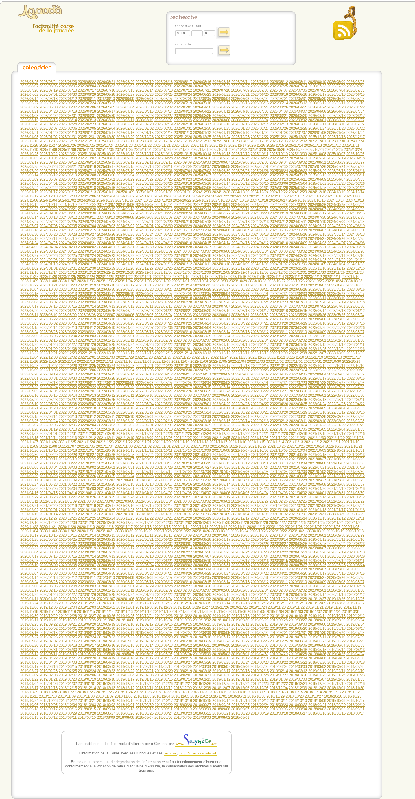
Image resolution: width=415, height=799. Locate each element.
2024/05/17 (279, 234)
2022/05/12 (336, 400)
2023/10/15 (164, 285)
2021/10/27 (257, 446)
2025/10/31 (218, 149)
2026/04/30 (202, 107)
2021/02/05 (336, 505)
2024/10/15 (316, 200)
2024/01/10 (221, 264)
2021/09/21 (202, 455)
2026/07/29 (202, 86)
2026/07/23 (317, 86)
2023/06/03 (183, 315)
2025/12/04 (259, 141)
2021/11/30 (317, 438)
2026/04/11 (221, 111)
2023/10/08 (298, 285)
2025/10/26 (314, 149)
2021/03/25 (106, 497)
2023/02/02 (298, 340)
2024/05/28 (68, 234)
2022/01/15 (125, 429)
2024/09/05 (355, 209)
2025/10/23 (29, 154)
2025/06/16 (356, 171)
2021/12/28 (125, 433)
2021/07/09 (183, 472)
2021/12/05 (221, 438)
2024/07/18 (202, 222)
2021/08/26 (336, 459)
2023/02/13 (87, 340)
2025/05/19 (279, 175)
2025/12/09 (163, 141)
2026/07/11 (202, 90)
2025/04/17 (240, 179)
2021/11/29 (336, 438)
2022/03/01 (298, 416)
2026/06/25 (164, 94)
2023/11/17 (218, 277)
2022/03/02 (279, 416)
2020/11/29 (240, 522)
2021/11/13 (294, 442)
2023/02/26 (183, 336)
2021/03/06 (125, 501)
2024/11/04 (48, 200)
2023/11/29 (336, 272)
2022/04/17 (106, 408)
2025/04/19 (221, 179)
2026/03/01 (317, 120)
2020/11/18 (105, 527)
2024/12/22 (279, 192)
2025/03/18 (183, 183)
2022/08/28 (106, 378)
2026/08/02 (125, 86)
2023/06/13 (336, 311)
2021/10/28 (238, 446)
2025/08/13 (145, 166)
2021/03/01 (221, 501)
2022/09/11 (183, 374)
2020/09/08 (49, 544)
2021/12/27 (145, 433)
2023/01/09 (49, 349)
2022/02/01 (145, 425)
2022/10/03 (145, 370)
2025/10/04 (49, 158)
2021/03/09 (67, 501)
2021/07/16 (49, 472)
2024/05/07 (125, 238)
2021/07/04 (279, 472)
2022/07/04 (49, 391)
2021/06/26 (87, 476)
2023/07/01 (336, 306)
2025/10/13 (221, 154)
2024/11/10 (333, 196)
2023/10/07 (317, 285)
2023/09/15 (29, 294)
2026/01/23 (336, 128)
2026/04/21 (29, 111)
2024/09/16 (164, 209)
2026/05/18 (202, 103)
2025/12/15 (49, 141)
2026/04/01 (68, 116)
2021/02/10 (240, 505)
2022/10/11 (336, 366)
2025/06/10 (68, 175)
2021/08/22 (68, 463)
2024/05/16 (298, 234)
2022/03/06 (202, 416)
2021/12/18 (317, 433)
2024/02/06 (68, 260)
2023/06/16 (279, 311)
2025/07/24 (336, 166)
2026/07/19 (49, 90)
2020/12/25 (87, 518)
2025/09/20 (317, 158)
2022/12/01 (87, 357)
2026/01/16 (125, 133)
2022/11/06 (199, 361)
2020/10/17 (29, 535)
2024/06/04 (298, 230)
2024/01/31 (183, 260)
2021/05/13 (240, 484)
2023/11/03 (143, 281)
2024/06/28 (202, 226)
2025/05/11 (355, 175)
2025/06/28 (240, 171)
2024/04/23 (49, 243)
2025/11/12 (332, 145)
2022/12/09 (279, 353)
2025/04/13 (279, 179)
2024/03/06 (221, 251)
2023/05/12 (202, 319)
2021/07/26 (221, 467)
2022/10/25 (87, 366)
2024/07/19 (183, 222)
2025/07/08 (145, 171)
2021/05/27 (317, 480)
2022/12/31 (202, 349)
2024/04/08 (317, 243)
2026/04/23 (336, 107)
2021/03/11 (29, 501)
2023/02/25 (202, 336)
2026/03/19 (317, 116)
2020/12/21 (164, 518)
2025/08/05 (221, 166)
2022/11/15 (48, 361)
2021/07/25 (240, 467)
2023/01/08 (68, 349)
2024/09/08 (298, 209)
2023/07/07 (221, 306)
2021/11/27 (29, 442)
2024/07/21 (145, 222)
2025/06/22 (298, 171)
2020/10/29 (143, 531)
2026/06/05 (202, 99)
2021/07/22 (298, 467)
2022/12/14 (183, 353)
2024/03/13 (106, 251)
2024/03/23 (279, 247)
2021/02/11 (221, 505)
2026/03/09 (163, 120)
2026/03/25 (202, 116)
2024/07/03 (106, 226)
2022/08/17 (317, 378)
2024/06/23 (279, 226)
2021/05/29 (279, 480)
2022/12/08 (298, 353)
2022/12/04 (29, 357)
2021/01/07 (183, 514)
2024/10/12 (29, 205)
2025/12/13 (87, 141)
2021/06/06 (125, 480)
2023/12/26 (164, 268)
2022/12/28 (260, 349)
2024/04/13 (240, 243)
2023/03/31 (260, 327)
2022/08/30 (68, 378)
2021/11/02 (143, 446)
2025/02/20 (68, 188)
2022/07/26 (355, 383)
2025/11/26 (67, 145)
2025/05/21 (260, 175)
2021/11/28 (355, 438)
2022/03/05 (221, 416)
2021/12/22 (240, 433)
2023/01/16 (279, 344)
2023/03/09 (317, 332)
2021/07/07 (221, 472)
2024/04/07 (336, 243)
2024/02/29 (336, 251)
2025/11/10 (29, 149)
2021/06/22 (164, 476)
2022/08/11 (87, 383)
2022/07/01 (87, 391)
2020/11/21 (48, 527)
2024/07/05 (68, 226)
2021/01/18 (317, 510)
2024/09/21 (68, 209)
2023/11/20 (162, 277)
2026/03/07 (202, 120)
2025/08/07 (202, 166)
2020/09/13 (298, 539)
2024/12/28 (221, 192)
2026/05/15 (260, 103)
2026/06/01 (279, 99)
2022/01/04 (336, 429)
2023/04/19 (298, 323)
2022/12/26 (298, 349)
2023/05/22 (49, 319)
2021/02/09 (259, 505)
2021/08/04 (49, 467)
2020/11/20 (67, 527)
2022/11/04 (237, 361)
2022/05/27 (68, 400)
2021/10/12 (145, 450)
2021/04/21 (298, 489)
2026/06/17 (317, 94)
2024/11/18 (258, 196)
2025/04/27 (145, 179)
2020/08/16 (145, 548)
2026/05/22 (125, 103)
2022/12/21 (49, 353)
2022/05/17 (260, 400)
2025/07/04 (183, 171)
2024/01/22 (336, 260)
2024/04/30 (259, 238)
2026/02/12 (298, 124)
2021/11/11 (331, 442)
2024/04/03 (68, 247)
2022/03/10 (125, 416)
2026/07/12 (183, 90)
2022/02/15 (221, 421)
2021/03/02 (202, 501)
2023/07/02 (317, 306)
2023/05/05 (336, 319)
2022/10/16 (240, 366)
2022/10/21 (145, 366)
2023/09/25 (202, 289)
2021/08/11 (259, 463)
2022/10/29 (351, 361)
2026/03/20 (298, 116)
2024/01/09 (240, 264)
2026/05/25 (68, 103)
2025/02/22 (49, 188)
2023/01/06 (87, 349)
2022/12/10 (259, 353)
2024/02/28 (355, 251)
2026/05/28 (355, 99)
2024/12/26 (240, 192)
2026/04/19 (68, 111)
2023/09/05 (202, 294)
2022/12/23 (356, 349)
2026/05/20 (164, 103)
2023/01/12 (336, 344)
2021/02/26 (279, 501)
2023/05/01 (68, 323)
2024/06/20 (336, 226)
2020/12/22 (145, 518)
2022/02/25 (29, 421)
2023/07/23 (279, 302)
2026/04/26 (279, 107)
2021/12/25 (183, 433)
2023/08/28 (336, 294)
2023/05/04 (355, 319)
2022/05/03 (164, 404)
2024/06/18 (29, 230)
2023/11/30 (317, 272)
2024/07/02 (125, 226)
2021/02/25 (298, 501)
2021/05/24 (29, 484)
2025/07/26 (317, 166)
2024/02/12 (317, 255)
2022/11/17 (352, 357)
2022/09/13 (145, 374)
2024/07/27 (29, 222)
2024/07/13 (260, 222)
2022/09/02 (355, 374)
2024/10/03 (183, 205)
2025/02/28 (336, 183)
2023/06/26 (87, 311)
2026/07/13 (164, 90)
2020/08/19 (87, 548)
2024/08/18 (298, 213)
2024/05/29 (49, 234)
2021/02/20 (49, 505)
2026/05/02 (164, 107)
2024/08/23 (202, 213)
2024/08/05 (202, 217)
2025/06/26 (260, 171)
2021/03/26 (87, 497)
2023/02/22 (260, 336)
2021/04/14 (68, 493)
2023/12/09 (144, 272)
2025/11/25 (86, 145)
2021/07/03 (298, 472)
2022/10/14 (279, 366)
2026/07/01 (49, 94)
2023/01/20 (202, 344)
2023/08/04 (87, 302)
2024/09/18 (125, 209)
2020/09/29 (355, 535)
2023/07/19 (336, 302)
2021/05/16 (183, 484)
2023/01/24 (125, 344)
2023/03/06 (29, 336)
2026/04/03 (29, 116)
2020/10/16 (49, 535)
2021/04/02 (298, 493)
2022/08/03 (221, 383)
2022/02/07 (29, 425)
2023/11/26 (48, 277)
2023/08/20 (145, 298)
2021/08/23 (49, 463)
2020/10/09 (183, 535)
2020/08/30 (221, 544)
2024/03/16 (49, 251)
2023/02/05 (240, 340)
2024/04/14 (221, 243)
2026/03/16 (29, 120)
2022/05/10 (29, 404)
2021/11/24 (86, 442)
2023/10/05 (355, 285)
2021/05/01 (125, 489)
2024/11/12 (315, 196)
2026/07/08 (259, 90)
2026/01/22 (356, 128)
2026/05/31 (298, 99)
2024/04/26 (336, 238)
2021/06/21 (183, 476)
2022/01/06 (298, 429)
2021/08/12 (240, 463)
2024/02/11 (336, 255)
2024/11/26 (182, 196)
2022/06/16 (29, 395)
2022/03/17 (336, 412)
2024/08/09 (125, 217)
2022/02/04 (87, 425)
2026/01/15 (145, 133)
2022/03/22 (240, 412)
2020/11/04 (29, 531)
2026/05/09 (29, 107)
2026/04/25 (298, 107)
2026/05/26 (49, 103)
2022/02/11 (298, 421)
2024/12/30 (202, 192)
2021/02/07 (298, 505)
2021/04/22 (279, 489)
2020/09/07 (68, 544)
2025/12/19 (317, 137)
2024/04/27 (317, 238)
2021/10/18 (68, 450)
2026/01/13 (183, 133)
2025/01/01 (183, 192)
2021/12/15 (29, 438)
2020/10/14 (87, 535)
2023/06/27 (68, 311)
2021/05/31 (240, 480)
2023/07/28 (183, 302)
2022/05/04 (145, 404)
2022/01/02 (29, 433)
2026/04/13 (183, 111)
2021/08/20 (106, 463)
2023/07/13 (106, 306)
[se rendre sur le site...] (40, 18)
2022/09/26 (260, 370)
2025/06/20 (317, 171)
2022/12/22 (29, 353)
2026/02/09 (355, 124)
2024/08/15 (356, 213)
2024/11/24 (201, 196)
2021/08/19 (125, 463)
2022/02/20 (125, 421)
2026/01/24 (317, 128)
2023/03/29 (298, 327)
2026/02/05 (87, 128)
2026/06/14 (29, 99)
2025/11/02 (180, 149)
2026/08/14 (240, 82)
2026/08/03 (106, 86)
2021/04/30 (145, 489)
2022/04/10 (240, 408)
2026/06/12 (68, 99)
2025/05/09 (29, 179)
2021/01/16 (356, 510)
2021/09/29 (49, 455)
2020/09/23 (106, 539)
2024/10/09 (87, 205)
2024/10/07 (106, 205)
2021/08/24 (29, 463)
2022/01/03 (355, 429)
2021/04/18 (356, 489)
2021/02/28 (240, 501)
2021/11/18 (199, 442)
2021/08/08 (317, 463)
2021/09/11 (48, 459)
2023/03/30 (279, 327)
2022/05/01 (202, 404)
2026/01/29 (221, 128)
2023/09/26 (183, 289)
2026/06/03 (240, 99)
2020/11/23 (353, 522)
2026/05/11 (336, 103)
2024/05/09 (87, 238)
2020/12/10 (29, 522)
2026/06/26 (145, 94)
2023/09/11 (106, 294)
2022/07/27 (336, 383)
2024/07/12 (279, 222)
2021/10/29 (219, 446)
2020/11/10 (256, 527)
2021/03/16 (279, 497)
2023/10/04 (29, 289)
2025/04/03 (29, 183)
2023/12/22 (240, 268)
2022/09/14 (125, 374)
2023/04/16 (356, 323)
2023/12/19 (298, 268)
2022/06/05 (240, 395)
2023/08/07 (49, 302)
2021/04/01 (317, 493)
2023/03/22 (68, 332)
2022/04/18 (87, 408)
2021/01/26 (164, 510)
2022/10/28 (29, 366)
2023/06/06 (125, 315)
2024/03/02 (298, 251)
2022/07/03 (68, 391)
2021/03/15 (298, 497)
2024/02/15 (260, 255)
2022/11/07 (180, 361)
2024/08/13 (49, 217)
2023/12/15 (29, 272)
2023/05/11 (221, 319)
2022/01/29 (202, 425)
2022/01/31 (164, 425)
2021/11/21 (143, 442)
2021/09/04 (183, 459)
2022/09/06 (279, 374)
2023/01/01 (183, 349)
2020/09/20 (164, 539)
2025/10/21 (68, 154)
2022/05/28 (49, 400)
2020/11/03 (48, 531)
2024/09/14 (202, 209)
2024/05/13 (356, 234)
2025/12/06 (221, 141)
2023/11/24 (86, 277)
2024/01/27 (260, 260)
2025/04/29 (125, 179)
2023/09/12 (87, 294)
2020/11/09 (275, 527)
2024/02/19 (183, 255)
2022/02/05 (68, 425)
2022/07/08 (317, 387)
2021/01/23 (221, 510)
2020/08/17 (125, 548)
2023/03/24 (29, 332)
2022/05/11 (355, 400)
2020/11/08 (294, 527)
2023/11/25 (67, 277)
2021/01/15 (29, 514)
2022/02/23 (68, 421)
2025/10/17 (145, 154)
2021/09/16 (298, 455)
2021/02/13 (183, 505)
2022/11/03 (256, 361)
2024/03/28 (183, 247)
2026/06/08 (144, 99)
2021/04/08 (183, 493)
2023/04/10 (106, 327)
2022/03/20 (279, 412)
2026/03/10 (144, 120)
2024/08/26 (145, 213)
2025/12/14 (68, 141)
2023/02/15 (49, 340)
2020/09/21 (145, 539)
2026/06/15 (356, 94)
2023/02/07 (202, 340)
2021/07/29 (164, 467)
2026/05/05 (106, 107)
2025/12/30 (106, 137)
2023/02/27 (164, 336)
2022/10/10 (355, 366)
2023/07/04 (279, 306)
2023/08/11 (317, 298)
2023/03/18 (145, 332)
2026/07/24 (298, 86)
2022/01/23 (317, 425)
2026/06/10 (106, 99)
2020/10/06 (240, 535)
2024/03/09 (163, 251)
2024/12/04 (106, 196)
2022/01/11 (202, 429)
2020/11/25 (316, 522)
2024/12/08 (68, 196)
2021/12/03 (259, 438)
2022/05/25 (106, 400)
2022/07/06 (355, 387)
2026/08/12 (279, 82)
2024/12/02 (125, 196)
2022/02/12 (279, 421)
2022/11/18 (333, 357)
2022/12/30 (221, 349)
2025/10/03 (68, 158)
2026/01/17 (106, 133)
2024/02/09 (29, 260)
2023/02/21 (279, 336)
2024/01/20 (29, 264)
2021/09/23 (164, 455)
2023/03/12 (260, 332)
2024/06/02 (336, 230)
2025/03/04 (298, 183)
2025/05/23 (240, 175)
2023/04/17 (336, 323)
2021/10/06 (259, 450)
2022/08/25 (164, 378)
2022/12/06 (336, 353)
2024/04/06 (356, 243)
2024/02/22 (125, 255)
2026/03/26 (183, 116)
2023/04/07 (145, 327)
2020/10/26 (201, 531)
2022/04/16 (125, 408)
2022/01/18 (68, 429)
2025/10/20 (87, 154)
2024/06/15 (87, 230)
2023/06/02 (202, 315)
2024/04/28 (298, 238)
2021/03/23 (145, 497)
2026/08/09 (336, 82)
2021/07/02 (317, 472)
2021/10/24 (315, 446)
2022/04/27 (260, 404)
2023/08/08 (29, 302)
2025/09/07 (221, 162)
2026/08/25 (29, 82)
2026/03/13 (87, 120)
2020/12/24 (106, 518)
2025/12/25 (202, 137)
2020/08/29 (240, 544)
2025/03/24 (125, 183)
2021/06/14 (317, 476)
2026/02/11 (317, 124)
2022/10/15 (260, 366)
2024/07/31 (298, 217)
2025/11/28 (29, 145)
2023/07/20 (317, 302)
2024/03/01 (317, 251)
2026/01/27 (260, 128)
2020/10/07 (221, 535)
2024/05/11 (48, 238)
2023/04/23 (221, 323)
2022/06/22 (260, 391)
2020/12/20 (183, 518)
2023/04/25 (183, 323)
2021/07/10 (163, 472)
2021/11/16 (237, 442)
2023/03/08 (336, 332)
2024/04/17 (164, 243)
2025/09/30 (125, 158)
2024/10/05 (144, 205)
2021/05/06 (29, 489)
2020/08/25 (317, 544)
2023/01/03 (145, 349)
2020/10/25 (220, 531)
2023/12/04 (240, 272)
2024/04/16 (183, 243)
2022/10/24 (106, 366)
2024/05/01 (240, 238)
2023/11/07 (67, 281)
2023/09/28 (145, 289)
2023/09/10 (125, 294)
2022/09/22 (336, 370)
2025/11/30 (336, 141)
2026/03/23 (240, 116)
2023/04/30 (87, 323)
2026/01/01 (68, 137)
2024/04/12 (260, 243)
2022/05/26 (87, 400)
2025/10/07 (336, 154)
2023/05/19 (87, 319)
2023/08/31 (279, 294)
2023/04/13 (68, 327)
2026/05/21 (145, 103)
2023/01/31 (336, 340)
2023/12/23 (221, 268)
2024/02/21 (145, 255)
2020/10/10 (163, 535)
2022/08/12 (68, 383)
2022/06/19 (317, 391)
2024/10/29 (105, 200)
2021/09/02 (221, 459)
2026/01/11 (221, 133)
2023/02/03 (279, 340)
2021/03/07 (106, 501)
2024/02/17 (221, 255)
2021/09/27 (87, 455)
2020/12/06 (106, 522)
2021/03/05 (144, 501)
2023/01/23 (145, 344)
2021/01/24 (202, 510)
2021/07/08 (202, 472)
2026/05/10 (355, 103)
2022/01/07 (279, 429)
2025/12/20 (298, 137)
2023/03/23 (49, 332)
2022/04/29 (221, 404)
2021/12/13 (68, 438)
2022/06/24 (221, 391)
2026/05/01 (183, 107)
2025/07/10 (125, 171)
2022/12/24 (336, 349)
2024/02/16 (240, 255)
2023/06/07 (106, 315)
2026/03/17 (356, 116)
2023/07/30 (145, 302)
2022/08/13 (49, 383)
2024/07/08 (355, 222)
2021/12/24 (202, 433)
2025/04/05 (355, 179)
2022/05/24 (125, 400)
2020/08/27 (279, 544)
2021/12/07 (183, 438)
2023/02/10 (144, 340)
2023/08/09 (355, 298)
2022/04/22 (356, 404)
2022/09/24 (298, 370)
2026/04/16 (125, 111)
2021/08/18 (145, 463)
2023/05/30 (259, 315)
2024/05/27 (87, 234)
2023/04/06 (164, 327)
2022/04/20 (49, 408)
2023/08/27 (355, 294)
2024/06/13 (125, 230)
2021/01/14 (49, 514)
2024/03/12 (125, 251)
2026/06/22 (221, 94)
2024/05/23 (164, 234)
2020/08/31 (202, 544)
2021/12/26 (164, 433)
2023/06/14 (317, 311)
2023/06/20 (202, 311)
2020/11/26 (297, 522)
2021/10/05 (279, 450)
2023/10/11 (240, 285)
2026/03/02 (298, 120)
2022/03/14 (49, 416)
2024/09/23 (29, 209)
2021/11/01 (162, 446)
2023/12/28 (125, 268)
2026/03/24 (221, 116)
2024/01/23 (317, 260)
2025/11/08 (67, 149)
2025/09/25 (221, 158)
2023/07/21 (298, 302)
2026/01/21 (29, 133)
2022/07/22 (87, 387)
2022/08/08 (144, 383)
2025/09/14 (87, 162)
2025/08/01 (259, 166)
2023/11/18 (199, 277)
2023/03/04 (68, 336)
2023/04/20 (279, 323)
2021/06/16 (279, 476)
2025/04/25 (164, 179)
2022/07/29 (298, 383)
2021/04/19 (336, 489)
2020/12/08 (68, 522)
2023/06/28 (49, 311)
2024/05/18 (260, 234)
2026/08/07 (29, 86)
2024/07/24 (87, 222)
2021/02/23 (336, 501)
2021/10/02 (336, 450)
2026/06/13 (49, 99)
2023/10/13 (202, 285)
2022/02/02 (125, 425)
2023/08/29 (317, 294)
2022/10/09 (29, 370)
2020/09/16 (240, 539)
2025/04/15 (260, 179)
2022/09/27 (240, 370)
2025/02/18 (87, 188)
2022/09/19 (49, 374)
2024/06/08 (221, 230)
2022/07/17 (183, 387)
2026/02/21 (125, 124)
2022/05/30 (355, 395)
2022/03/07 (183, 416)
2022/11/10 (123, 361)
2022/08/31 (49, 378)
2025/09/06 (240, 162)
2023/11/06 (86, 281)
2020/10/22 (278, 531)
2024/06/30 (164, 226)
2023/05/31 (240, 315)
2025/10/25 (334, 149)
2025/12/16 (29, 141)
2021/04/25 (240, 489)
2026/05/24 (87, 103)
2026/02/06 (68, 128)
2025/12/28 (145, 137)
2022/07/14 (221, 387)
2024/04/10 (279, 243)
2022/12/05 (355, 353)
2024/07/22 (125, 222)
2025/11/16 (256, 145)
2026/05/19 (183, 103)
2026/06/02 (259, 99)
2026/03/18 (336, 116)
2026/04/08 (279, 111)
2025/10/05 (29, 158)
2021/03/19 (221, 497)
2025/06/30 (221, 171)
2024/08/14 (29, 217)
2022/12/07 (317, 353)
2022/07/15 (202, 387)
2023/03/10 (298, 332)
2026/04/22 (356, 107)
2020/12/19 (202, 518)
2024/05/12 (29, 238)
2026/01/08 (279, 133)
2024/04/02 (87, 247)
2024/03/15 (68, 251)
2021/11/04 (105, 446)
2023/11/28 (355, 272)
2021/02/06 (317, 505)
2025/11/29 (355, 141)
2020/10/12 (125, 535)
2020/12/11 (355, 518)
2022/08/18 (298, 378)
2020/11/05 (350, 527)
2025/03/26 (106, 183)
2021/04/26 (221, 489)
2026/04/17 (106, 111)
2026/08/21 (106, 82)
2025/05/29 (183, 175)
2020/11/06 (331, 527)
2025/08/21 (68, 166)
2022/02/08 (355, 421)
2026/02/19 (164, 124)
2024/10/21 (201, 200)
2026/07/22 (336, 86)
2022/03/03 (259, 416)
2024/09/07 (317, 209)
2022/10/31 (313, 361)
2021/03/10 (48, 501)
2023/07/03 (298, 306)
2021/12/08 (163, 438)
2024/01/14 (145, 264)
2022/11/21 (276, 357)
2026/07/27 (240, 86)
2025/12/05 (240, 141)
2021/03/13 (336, 497)
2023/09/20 (279, 289)
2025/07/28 (298, 166)
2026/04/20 (49, 111)
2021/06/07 (106, 480)
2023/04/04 (202, 327)
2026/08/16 (202, 82)
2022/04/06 (298, 408)
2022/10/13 (298, 366)
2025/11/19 (199, 145)
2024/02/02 (145, 260)
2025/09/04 (279, 162)
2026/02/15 (240, 124)
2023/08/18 (183, 298)
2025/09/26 (202, 158)
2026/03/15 (49, 120)
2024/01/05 (317, 264)
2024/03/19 (336, 247)
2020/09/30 (336, 535)
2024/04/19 (125, 243)
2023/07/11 (144, 306)
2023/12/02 (279, 272)
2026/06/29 (87, 94)
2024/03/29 (164, 247)
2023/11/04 (124, 281)
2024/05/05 (163, 238)
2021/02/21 (29, 505)
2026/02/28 (336, 120)
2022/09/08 (240, 374)
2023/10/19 (87, 285)
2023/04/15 (29, 327)
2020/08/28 (260, 544)
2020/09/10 (355, 539)
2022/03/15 (29, 416)
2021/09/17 (279, 455)
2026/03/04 (259, 120)
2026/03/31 (87, 116)
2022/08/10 (106, 383)
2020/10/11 (144, 535)
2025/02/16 (106, 188)
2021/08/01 (106, 467)
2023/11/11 (331, 277)
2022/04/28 (240, 404)
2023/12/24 (202, 268)
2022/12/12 (221, 353)
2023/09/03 (240, 294)
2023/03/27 (336, 327)
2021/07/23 (279, 467)
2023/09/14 (49, 294)
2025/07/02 (202, 171)
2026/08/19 (145, 82)
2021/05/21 (87, 484)
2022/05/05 (125, 404)
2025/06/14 (29, 175)
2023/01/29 (29, 344)
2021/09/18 (260, 455)
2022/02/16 (202, 421)
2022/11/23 (238, 357)
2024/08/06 (183, 217)
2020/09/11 (336, 539)
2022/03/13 (68, 416)
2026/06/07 (163, 99)
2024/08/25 (164, 213)
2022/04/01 (49, 412)
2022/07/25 (29, 387)
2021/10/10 (183, 450)
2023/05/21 (68, 319)
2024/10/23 (163, 200)
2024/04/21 (87, 243)
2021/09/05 (163, 459)
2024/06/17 (49, 230)
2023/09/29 (125, 289)
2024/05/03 (202, 238)
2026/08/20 (125, 82)
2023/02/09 (163, 340)
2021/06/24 (125, 476)
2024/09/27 (298, 205)
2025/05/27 (202, 175)
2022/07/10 (298, 387)
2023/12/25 (183, 268)
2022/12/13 (202, 353)
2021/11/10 (350, 442)
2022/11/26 (182, 357)
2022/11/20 (295, 357)
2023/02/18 (336, 336)
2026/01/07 (298, 133)
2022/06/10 (144, 395)
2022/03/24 (202, 412)
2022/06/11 (125, 395)
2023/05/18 (106, 319)
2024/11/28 (163, 196)
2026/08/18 (164, 82)
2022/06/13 (87, 395)
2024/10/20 (220, 200)
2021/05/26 (336, 480)
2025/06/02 (145, 175)
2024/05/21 (202, 234)
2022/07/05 (29, 391)
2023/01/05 (106, 349)
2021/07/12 (125, 472)
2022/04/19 (68, 408)
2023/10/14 (183, 285)
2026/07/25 (279, 86)
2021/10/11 (163, 450)
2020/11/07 (313, 527)
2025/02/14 (125, 188)
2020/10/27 (182, 531)
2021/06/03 (183, 480)
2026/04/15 (145, 111)
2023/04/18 (317, 323)
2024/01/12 (183, 264)
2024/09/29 (259, 205)
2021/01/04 (240, 514)
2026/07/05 (317, 90)
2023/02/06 (221, 340)
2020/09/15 (260, 539)
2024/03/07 (202, 251)
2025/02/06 (202, 188)
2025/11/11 (350, 145)
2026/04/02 (49, 116)
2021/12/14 (49, 438)
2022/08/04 (202, 383)
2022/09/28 (221, 370)
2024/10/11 (48, 205)
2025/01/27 (298, 188)
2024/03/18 (356, 247)
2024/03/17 (29, 251)
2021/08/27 (317, 459)
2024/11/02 (67, 200)
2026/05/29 (336, 99)
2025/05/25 (221, 175)
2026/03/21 (279, 116)
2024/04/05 (29, 247)
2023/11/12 (313, 277)
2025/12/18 (336, 137)
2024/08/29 (106, 213)
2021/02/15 (145, 505)
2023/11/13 (294, 277)
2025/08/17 (106, 166)
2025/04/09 (317, 179)
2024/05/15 (317, 234)
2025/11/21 (162, 145)
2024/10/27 (124, 200)
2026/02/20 (145, 124)
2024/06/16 (68, 230)
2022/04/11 (221, 408)
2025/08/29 (336, 162)
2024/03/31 (125, 247)
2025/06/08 (87, 175)
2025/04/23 (183, 179)
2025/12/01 (317, 141)
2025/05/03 (87, 179)
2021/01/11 (106, 514)
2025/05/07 (49, 179)
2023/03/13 (240, 332)
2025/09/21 (298, 158)
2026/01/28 (240, 128)
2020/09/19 (183, 539)
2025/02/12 (145, 188)
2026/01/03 (29, 137)
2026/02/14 (260, 124)
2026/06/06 (183, 99)
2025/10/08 (317, 154)
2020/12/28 (29, 518)
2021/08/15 (202, 463)
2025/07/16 (68, 171)
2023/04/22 (240, 323)
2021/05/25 (355, 480)
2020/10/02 (298, 535)
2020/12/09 (49, 522)
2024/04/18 (145, 243)
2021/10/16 (106, 450)
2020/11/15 (162, 527)
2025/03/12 (240, 183)
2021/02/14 (164, 505)
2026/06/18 (298, 94)
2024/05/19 (240, 234)
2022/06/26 (183, 391)
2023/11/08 (48, 281)
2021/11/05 (86, 446)
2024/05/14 (336, 234)
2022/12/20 (68, 353)
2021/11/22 (124, 442)
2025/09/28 (164, 158)
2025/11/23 (124, 145)
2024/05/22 (183, 234)
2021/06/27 (68, 476)
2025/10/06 (355, 154)
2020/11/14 (180, 527)
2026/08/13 (260, 82)
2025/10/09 (298, 154)
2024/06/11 (163, 230)
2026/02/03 (125, 128)
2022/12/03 (49, 357)
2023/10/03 (49, 289)
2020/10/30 (124, 531)
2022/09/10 (202, 374)
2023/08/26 (29, 298)
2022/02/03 (106, 425)
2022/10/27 (49, 366)
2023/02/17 (356, 336)
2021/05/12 (260, 484)
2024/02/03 (125, 260)
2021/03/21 (183, 497)
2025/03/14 (221, 183)
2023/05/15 (164, 319)
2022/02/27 (336, 416)
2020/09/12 (317, 539)
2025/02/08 (183, 188)
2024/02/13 (298, 255)
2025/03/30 (68, 183)
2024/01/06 (298, 264)
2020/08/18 (106, 548)
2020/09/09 (29, 544)
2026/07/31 (164, 86)
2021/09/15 (317, 455)
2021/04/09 (163, 493)
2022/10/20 (164, 366)
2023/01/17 (260, 344)
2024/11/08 (352, 196)
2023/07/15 (68, 306)
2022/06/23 (240, 391)
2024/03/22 (298, 247)
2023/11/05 (105, 281)
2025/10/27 (295, 149)
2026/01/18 (87, 133)
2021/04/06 (221, 493)
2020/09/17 (221, 539)
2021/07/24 (260, 467)
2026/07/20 (29, 90)
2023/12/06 (202, 272)
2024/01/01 (49, 268)
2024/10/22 (182, 200)
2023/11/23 (105, 277)
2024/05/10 (67, 238)
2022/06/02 (298, 395)
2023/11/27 (29, 277)
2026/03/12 (106, 120)
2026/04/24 (317, 107)
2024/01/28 (240, 260)
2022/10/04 (125, 370)
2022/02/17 (183, 421)
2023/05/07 (298, 319)
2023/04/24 (202, 323)
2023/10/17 (125, 285)
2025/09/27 (183, 158)
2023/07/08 (202, 306)
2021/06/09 (67, 480)
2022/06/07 (202, 395)
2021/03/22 (164, 497)
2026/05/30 (317, 99)
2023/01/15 (298, 344)
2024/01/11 (202, 264)
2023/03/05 (49, 336)
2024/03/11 (144, 251)
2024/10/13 (355, 200)
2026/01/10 (240, 133)
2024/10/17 (278, 200)
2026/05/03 (145, 107)
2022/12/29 (240, 349)
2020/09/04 (125, 544)
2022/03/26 (164, 412)
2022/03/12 (87, 416)
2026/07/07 (279, 90)
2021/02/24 (317, 501)
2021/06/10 (48, 480)
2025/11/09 (48, 149)
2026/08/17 (183, 82)
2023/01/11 (355, 344)
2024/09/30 (240, 205)
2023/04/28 (125, 323)
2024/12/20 (298, 192)
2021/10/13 (125, 450)
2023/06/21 (183, 311)
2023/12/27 (145, 268)
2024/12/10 (49, 196)
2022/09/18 (68, 374)
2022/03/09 (144, 416)
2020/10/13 (106, 535)
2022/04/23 (336, 404)
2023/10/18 (106, 285)
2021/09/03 (202, 459)
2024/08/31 (68, 213)
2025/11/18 (218, 145)
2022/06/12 (106, 395)
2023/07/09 (183, 306)
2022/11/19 (314, 357)
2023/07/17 (29, 306)
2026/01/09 (259, 133)
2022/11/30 (106, 357)
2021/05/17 (164, 484)
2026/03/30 (106, 116)
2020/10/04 (279, 535)
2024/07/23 (106, 222)
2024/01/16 (106, 264)
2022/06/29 (125, 391)
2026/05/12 (317, 103)
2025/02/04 (221, 188)
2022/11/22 (257, 357)
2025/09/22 (279, 158)
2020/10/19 (335, 531)
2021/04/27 (202, 489)
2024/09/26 (317, 205)
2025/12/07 (202, 141)
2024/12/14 (355, 192)
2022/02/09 (336, 421)
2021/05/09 (317, 484)
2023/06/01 (221, 315)
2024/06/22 (298, 226)
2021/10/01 (355, 450)
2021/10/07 (240, 450)
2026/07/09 (240, 90)
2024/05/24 (145, 234)
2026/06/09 (125, 99)
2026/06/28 (106, 94)
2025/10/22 (49, 154)
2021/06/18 (240, 476)
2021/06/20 (202, 476)
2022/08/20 (260, 378)
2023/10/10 (259, 285)
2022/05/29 (29, 400)
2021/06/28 (49, 476)
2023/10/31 (200, 281)
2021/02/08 (279, 505)
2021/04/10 (144, 493)
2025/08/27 (355, 162)
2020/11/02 (67, 531)
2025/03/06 (279, 183)
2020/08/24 (336, 544)
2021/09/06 (144, 459)
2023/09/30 (106, 289)
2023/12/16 (356, 268)
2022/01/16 (106, 429)
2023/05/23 (29, 319)
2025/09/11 (144, 162)
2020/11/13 (199, 527)
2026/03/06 (221, 120)
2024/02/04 (106, 260)
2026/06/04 (221, 99)
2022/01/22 (336, 425)
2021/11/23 (105, 442)
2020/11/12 (218, 527)
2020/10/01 (317, 535)
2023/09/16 (356, 289)
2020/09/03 (145, 544)
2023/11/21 (143, 277)
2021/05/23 (49, 484)
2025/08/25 (29, 166)
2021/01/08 (163, 514)
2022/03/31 (68, 412)
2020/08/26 (298, 544)
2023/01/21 (183, 344)
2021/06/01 (221, 480)
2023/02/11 (125, 340)
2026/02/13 (279, 124)
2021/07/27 (202, 467)
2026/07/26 (260, 86)
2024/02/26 (49, 255)
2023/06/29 (29, 311)
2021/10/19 (49, 450)
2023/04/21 (260, 323)
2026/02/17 (202, 124)
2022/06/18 (336, 391)
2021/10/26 (277, 446)
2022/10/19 (183, 366)
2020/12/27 (49, 518)
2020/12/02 (183, 522)
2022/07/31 (279, 383)
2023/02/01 (317, 340)
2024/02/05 (87, 260)
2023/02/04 (259, 340)
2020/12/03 (164, 522)
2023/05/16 (145, 319)
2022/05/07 (87, 404)
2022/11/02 (275, 361)
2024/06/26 (221, 226)
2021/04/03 (279, 493)
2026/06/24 (183, 94)
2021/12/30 (87, 433)
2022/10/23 (125, 366)
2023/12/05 (221, 272)
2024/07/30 (317, 217)
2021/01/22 (240, 510)
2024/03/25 (240, 247)
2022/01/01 (49, 433)
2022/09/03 (336, 374)
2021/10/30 (200, 446)
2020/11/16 (143, 527)
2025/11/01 (199, 149)
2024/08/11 (87, 217)
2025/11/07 (86, 149)
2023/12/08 (163, 272)
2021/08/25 (355, 459)
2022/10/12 (317, 366)
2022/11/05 (218, 361)
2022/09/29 (202, 370)
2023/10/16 (145, 285)
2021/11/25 (67, 442)
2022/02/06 (49, 425)
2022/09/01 (29, 378)
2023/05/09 (259, 319)
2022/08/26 (145, 378)
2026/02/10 (336, 124)
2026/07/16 (106, 90)
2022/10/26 (68, 366)
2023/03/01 (125, 336)
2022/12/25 (317, 349)
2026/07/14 (145, 90)
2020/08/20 (68, 548)
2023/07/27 (202, 302)
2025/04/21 (202, 179)
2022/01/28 (221, 425)
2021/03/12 (356, 497)
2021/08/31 (259, 459)
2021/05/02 (106, 489)
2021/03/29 (29, 497)
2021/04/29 (164, 489)
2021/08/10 (279, 463)
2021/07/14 (87, 472)
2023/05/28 (298, 315)
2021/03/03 (183, 501)
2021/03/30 (355, 493)
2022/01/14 (145, 429)
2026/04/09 (259, 111)
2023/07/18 (356, 302)
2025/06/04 (125, 175)
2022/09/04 (317, 374)
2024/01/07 (279, 264)
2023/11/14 (275, 277)
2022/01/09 (240, 429)
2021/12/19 (298, 433)
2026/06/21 (240, 94)
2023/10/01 (87, 289)
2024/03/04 (259, 251)
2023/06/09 (67, 315)
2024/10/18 (259, 200)
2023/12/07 (183, 272)
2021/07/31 (125, 467)
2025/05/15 (317, 175)
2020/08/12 (221, 548)
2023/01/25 (106, 344)
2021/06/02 (202, 480)
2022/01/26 (260, 425)
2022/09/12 (164, 374)
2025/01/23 (336, 188)
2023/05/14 (183, 319)
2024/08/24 (183, 213)
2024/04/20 (106, 243)
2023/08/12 (298, 298)
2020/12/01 (202, 522)
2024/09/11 (240, 209)
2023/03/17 (164, 332)
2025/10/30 (238, 149)
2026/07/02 (29, 94)
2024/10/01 (221, 205)
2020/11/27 (278, 522)
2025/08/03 (240, 166)
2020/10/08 (202, 535)
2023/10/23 (353, 281)
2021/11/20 (162, 442)
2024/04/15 (202, 243)
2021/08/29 (298, 459)
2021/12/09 (144, 438)
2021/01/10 (125, 514)
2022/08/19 (279, 378)
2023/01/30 (355, 340)
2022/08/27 (125, 378)
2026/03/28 (145, 116)
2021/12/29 (106, 433)
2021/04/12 (106, 493)
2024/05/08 (106, 238)
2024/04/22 (68, 243)
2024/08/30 (87, 213)
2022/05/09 (49, 404)
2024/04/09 (298, 243)
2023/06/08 (87, 315)
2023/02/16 (29, 340)
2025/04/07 (336, 179)
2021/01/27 (145, 510)
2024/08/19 (279, 213)
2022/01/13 (164, 429)
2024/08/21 (240, 213)
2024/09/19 (106, 209)
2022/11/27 (163, 357)
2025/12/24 (221, 137)
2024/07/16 (240, 222)
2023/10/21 (49, 285)
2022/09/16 (87, 374)
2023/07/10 (163, 306)
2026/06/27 (125, 94)
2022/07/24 (49, 387)
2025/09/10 (163, 162)
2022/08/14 (29, 383)
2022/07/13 (240, 387)
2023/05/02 (49, 323)
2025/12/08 (183, 141)
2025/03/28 (87, 183)
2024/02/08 (49, 260)
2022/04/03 (355, 408)
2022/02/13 (260, 421)
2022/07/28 (317, 383)
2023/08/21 (125, 298)
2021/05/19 (125, 484)
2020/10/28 (163, 531)
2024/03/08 (183, 251)
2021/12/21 (260, 433)
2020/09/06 (87, 544)
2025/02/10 (164, 188)
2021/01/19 (298, 510)
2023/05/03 (29, 323)
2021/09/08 (106, 459)
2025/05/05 (68, 179)
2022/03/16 (356, 412)
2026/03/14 (68, 120)
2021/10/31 (181, 446)
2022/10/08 (49, 370)
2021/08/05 (29, 467)
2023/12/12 (87, 272)
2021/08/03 (68, 467)
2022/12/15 (164, 353)
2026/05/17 (221, 103)
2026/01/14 (164, 133)
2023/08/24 (68, 298)
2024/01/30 (202, 260)
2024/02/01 (164, 260)
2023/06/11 (29, 315)
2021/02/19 (68, 505)
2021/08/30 (279, 459)
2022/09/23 (317, 370)
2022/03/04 (240, 416)
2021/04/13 (87, 493)
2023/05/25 (336, 315)
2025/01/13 (87, 192)
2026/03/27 (164, 116)
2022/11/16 (29, 361)
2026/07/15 (125, 90)
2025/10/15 (183, 154)
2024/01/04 (336, 264)
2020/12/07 (87, 522)
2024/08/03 (240, 217)
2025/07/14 (87, 171)
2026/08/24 (49, 82)
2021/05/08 (336, 484)
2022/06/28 (145, 391)
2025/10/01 (106, 158)
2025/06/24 (279, 171)
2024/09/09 (279, 209)
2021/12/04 (240, 438)
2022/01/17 (87, 429)
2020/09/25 (68, 539)
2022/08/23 (202, 378)
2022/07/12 (260, 387)
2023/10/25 (315, 281)
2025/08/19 (87, 166)
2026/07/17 (87, 90)
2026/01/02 (49, 137)
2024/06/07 (240, 230)
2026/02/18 (183, 124)
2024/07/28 (355, 217)
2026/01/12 (202, 133)
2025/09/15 (68, 162)
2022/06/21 (279, 391)
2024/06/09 (202, 230)
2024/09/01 (49, 213)
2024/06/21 (317, 226)
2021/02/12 (202, 505)
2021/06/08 (87, 480)
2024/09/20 (87, 209)
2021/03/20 (202, 497)
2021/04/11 (125, 493)
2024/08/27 (125, 213)
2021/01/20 (279, 510)
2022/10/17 (221, 366)
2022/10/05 (106, 370)
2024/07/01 (145, 226)
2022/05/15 (298, 400)
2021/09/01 (240, 459)
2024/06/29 (183, 226)
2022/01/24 (298, 425)
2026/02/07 (49, 128)
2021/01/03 (259, 514)
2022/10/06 (87, 370)
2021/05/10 (298, 484)
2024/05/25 (125, 234)
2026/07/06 (298, 90)
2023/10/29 (238, 281)
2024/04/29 (279, 238)
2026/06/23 (202, 94)
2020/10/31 (105, 531)
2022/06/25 (202, 391)
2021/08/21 (87, 463)
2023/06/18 (240, 311)
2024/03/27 (202, 247)
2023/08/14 (260, 298)
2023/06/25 (106, 311)
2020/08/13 (202, 548)
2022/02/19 (145, 421)
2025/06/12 (49, 175)
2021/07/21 (317, 467)
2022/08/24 (183, 378)
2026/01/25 (298, 128)
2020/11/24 (335, 522)
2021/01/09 (144, 514)
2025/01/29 (279, 188)
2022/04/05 (317, 408)
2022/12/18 (106, 353)
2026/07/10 (221, 90)
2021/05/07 (355, 484)
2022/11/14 (67, 361)
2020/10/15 (68, 535)
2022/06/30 (106, 391)
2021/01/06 (202, 514)
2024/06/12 (145, 230)
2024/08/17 (317, 213)
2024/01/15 (125, 264)
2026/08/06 (49, 86)
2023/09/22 (240, 289)
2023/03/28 (317, 327)
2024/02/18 (202, 255)
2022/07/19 (145, 387)
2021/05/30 (259, 480)
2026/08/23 (68, 82)
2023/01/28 (49, 344)
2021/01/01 (298, 514)
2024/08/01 (279, 217)
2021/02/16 (125, 505)
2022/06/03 (279, 395)
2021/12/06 (202, 438)
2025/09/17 (29, 162)
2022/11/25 (200, 357)
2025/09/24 (240, 158)
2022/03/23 (221, 412)
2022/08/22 (221, 378)
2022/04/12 (202, 408)
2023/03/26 (356, 327)
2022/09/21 (356, 370)
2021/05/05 (49, 489)
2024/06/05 (279, 230)
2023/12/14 (49, 272)
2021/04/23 (260, 489)
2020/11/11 (237, 527)
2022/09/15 (106, 374)
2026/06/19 (279, 94)
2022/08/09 (125, 383)
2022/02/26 (355, 416)
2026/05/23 (106, 103)
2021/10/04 (298, 450)
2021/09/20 (221, 455)
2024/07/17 (221, 222)
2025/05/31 (164, 175)
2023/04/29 (106, 323)
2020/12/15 (279, 518)
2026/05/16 (240, 103)
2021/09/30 (29, 455)
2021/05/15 (202, 484)
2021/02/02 (29, 510)
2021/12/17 (336, 433)
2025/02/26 (356, 183)
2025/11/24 (105, 145)
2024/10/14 (336, 200)
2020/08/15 (164, 548)
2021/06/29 (29, 476)
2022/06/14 (68, 395)
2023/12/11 (106, 272)
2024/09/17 (145, 209)
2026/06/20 (260, 94)
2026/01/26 (279, 128)
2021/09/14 (336, 455)
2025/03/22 (145, 183)
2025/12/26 (183, 137)
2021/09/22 (183, 455)
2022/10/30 (332, 361)
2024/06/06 (259, 230)
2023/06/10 (48, 315)
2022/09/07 (259, 374)
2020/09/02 (164, 544)
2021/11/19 (180, 442)
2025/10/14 (202, 154)
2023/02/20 (298, 336)
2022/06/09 (163, 395)
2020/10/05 (259, 535)
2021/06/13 (336, 476)
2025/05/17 (298, 175)
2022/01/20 (29, 429)
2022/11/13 (86, 361)
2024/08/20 (260, 213)
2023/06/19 (221, 311)
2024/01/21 (356, 260)
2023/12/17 (336, 268)
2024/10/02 (202, 205)
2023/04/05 (183, 327)
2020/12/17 (240, 518)
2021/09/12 (29, 459)
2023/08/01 (106, 302)
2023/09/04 (221, 294)
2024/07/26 (49, 222)
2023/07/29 (164, 302)
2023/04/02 (240, 327)
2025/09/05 (259, 162)
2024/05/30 (29, 234)
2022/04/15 (145, 408)
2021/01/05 (221, 514)
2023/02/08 (183, 340)
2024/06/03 (317, 230)
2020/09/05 (106, 544)
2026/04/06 (317, 111)
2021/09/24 (145, 455)
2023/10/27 (276, 281)
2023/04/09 (125, 327)
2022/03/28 (125, 412)
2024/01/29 (221, 260)
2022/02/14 (240, 421)
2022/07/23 (68, 387)
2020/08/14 (183, 548)
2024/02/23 (106, 255)
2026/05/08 (49, 107)
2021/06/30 (355, 472)
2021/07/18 (29, 472)
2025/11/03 (162, 149)
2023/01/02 (164, 349)
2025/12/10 (144, 141)
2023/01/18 (240, 344)
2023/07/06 (240, 306)
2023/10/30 (219, 281)
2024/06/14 (106, 230)
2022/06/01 (317, 395)
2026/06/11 (87, 99)
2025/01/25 (317, 188)
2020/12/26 (68, 518)
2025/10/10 (279, 154)
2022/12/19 (87, 353)
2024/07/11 (298, 222)
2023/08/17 (202, 298)
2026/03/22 (260, 116)
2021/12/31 (68, 433)
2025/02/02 (240, 188)
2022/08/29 (87, 378)
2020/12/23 (125, 518)
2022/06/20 (298, 391)
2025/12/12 (106, 141)
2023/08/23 (87, 298)
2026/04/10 (240, 111)
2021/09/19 (240, 455)
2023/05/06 (317, 319)
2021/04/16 (29, 493)
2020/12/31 (317, 514)
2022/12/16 (145, 353)
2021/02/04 (355, 505)
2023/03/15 (202, 332)
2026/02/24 (68, 124)
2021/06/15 (298, 476)
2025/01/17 (49, 192)
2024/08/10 (106, 217)
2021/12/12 (87, 438)
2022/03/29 (106, 412)
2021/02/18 (87, 505)
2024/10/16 (297, 200)
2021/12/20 (279, 433)
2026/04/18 (87, 111)
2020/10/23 (259, 531)
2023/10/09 (279, 285)
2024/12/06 (87, 196)
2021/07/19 (356, 467)
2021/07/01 (336, 472)
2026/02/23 (87, 124)
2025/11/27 (48, 145)
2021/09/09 (87, 459)
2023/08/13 (279, 298)
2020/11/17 (124, 527)
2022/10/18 (202, 366)
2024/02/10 (355, 255)
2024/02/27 (29, 255)
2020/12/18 (221, 518)
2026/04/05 (336, 111)
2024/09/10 (259, 209)
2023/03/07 (355, 332)
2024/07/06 (49, 226)
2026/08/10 (317, 82)
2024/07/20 (164, 222)
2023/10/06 (336, 285)
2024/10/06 (125, 205)
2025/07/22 (355, 166)
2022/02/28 (317, 416)
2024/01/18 (68, 264)
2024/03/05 (240, 251)
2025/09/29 (145, 158)
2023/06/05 (144, 315)
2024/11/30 (144, 196)
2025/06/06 (106, 175)
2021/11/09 (29, 446)
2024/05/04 (183, 238)
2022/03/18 (317, 412)
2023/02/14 (68, 340)
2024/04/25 (355, 238)
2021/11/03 (124, 446)
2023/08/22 (106, 298)
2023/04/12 (87, 327)
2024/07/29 (336, 217)
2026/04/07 (298, 111)
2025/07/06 (164, 171)
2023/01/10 (29, 349)
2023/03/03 (87, 336)
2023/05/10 (240, 319)
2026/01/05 (336, 133)
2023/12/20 (279, 268)
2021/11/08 (48, 446)
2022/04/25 (298, 404)
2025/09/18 (356, 158)
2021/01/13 (68, 514)
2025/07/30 (279, 166)
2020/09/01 (183, 544)
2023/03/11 (279, 332)
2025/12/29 (125, 137)
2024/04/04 (49, 247)
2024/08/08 (144, 217)
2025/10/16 (164, 154)
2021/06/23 (145, 476)
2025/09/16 (49, 162)
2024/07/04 (87, 226)
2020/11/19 (86, 527)
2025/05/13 (336, 175)
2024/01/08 (259, 264)
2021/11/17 (218, 442)
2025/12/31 (87, 137)
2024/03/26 (221, 247)
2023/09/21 (260, 289)
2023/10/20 (68, 285)
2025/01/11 (106, 192)
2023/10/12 (221, 285)
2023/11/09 (29, 281)
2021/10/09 (202, 450)
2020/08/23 (356, 544)
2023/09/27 (164, 289)
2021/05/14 (221, 484)
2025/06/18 (336, 171)
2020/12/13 (317, 518)
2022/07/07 (336, 387)
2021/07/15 (68, 472)
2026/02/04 (106, 128)
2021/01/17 (336, 510)
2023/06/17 (260, 311)
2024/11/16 (277, 196)
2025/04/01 (49, 183)
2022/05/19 (221, 400)
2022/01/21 (356, 425)
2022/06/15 (49, 395)
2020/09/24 (87, 539)
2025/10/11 (259, 154)
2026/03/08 (183, 120)
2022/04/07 (279, 408)
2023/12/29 (106, 268)
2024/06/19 (356, 226)
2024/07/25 (68, 222)
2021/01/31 (68, 510)
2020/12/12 (336, 518)
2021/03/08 (87, 501)
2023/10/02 (68, 289)
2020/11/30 (221, 522)
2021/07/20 (336, 467)
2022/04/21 (29, 408)
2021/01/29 (106, 510)
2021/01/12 (87, 514)
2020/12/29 (355, 514)
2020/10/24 (239, 531)
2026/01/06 (317, 133)
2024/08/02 (259, 217)
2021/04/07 (202, 493)
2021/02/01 (49, 510)
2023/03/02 (106, 336)
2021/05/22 (68, 484)
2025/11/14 (294, 145)
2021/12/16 (356, 433)
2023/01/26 (87, 344)
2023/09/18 (317, 289)
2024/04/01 (106, 247)
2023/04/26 (164, 323)
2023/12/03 (259, 272)
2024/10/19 (240, 200)
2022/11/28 (144, 357)
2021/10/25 (296, 446)
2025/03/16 (202, 183)
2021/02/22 (355, 501)
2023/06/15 (298, 311)
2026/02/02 (145, 128)
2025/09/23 (260, 158)
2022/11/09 (142, 361)
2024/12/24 (259, 192)
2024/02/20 (164, 255)
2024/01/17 (87, 264)
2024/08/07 (163, 217)
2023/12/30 (87, 268)
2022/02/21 (106, 421)
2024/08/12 (68, 217)
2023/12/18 (317, 268)
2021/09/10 (67, 459)
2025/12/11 (125, 141)
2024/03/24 (260, 247)
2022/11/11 (104, 361)
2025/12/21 (279, 137)
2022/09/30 (183, 370)
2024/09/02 (29, 213)
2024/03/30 (145, 247)
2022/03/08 (163, 416)
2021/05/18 (145, 484)
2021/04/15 (49, 493)
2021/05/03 (87, 489)
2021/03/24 (125, 497)
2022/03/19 (298, 412)
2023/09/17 (336, 289)
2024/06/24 (260, 226)
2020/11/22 (29, 527)
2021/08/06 (355, 463)
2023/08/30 (298, 294)
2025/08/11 (163, 166)
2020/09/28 (29, 539)
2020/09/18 (202, 539)
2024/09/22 (49, 209)
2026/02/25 (49, 124)
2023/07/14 (87, 306)
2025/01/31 (260, 188)
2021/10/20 (29, 450)
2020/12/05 (125, 522)
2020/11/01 (86, 531)
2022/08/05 (183, 383)
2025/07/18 (49, 171)
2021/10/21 (353, 446)
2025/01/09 (125, 192)
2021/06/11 (29, 480)
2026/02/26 (29, 124)
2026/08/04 (87, 86)
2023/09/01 (259, 294)
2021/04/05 (240, 493)
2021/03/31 (336, 493)
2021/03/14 (317, 497)
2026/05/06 (87, 107)
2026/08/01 (145, 86)
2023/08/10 (336, 298)
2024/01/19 (49, 264)
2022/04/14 (164, 408)
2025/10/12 (240, 154)
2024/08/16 (336, 213)
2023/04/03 (221, 327)
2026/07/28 (221, 86)
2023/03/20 (106, 332)
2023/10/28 (257, 281)
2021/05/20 (106, 484)
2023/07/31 (125, 302)
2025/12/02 (298, 141)
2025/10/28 (276, 149)
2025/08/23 (49, 166)
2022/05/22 (164, 400)
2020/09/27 (49, 539)
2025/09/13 (106, 162)
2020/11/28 (259, 522)
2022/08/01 (259, 383)
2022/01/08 (259, 429)
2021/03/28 (49, 497)
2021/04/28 (183, 489)
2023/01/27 (68, 344)
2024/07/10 (317, 222)
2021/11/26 (48, 442)
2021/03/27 (68, 497)
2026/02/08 (29, 128)
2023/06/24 (125, 311)
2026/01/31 (183, 128)
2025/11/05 (124, 149)
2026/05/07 (68, 107)
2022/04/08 (259, 408)
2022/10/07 (68, 370)
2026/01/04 (355, 133)
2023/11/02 (162, 281)
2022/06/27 (164, 391)
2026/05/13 (298, 103)
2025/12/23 (240, 137)
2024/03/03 (279, 251)
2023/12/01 (298, 272)
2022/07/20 (125, 387)
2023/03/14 (221, 332)
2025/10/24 (353, 149)
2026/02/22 (106, 124)
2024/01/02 (29, 268)
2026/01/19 (68, 133)
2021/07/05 (259, 472)
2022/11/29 (125, 357)
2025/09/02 (298, 162)
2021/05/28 (298, 480)
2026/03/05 (240, 120)
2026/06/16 (336, 94)
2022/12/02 (68, 357)
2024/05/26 (106, 234)
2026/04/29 (221, 107)
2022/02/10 (317, 421)
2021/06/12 (356, 476)
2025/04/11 (298, 179)
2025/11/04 (143, 149)
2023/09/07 (163, 294)
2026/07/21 (356, 86)
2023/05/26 (317, 315)
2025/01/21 (356, 188)
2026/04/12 (202, 111)
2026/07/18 (68, 90)
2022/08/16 (336, 378)
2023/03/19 (125, 332)
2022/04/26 (279, 404)
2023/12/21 (260, 268)
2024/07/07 (29, 226)
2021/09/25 (125, 455)
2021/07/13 (106, 472)
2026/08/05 (68, 86)
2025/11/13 (313, 145)
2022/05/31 (336, 395)
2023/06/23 (145, 311)
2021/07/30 (145, 467)
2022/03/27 (145, 412)
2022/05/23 (145, 400)
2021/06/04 (163, 480)
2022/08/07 (163, 383)
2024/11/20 (239, 196)
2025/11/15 (275, 145)
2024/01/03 (355, 264)
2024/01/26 (279, 260)
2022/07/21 (106, 387)
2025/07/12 (106, 171)
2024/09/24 (355, 205)
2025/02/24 (29, 188)
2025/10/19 (106, 154)
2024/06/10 (183, 230)
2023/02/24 (221, 336)
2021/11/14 (275, 442)
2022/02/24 (49, 421)
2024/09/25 (336, 205)
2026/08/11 (298, 82)
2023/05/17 (125, 319)
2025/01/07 (144, 192)
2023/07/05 (259, 306)
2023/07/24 (260, 302)
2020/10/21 (297, 531)
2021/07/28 (183, 467)
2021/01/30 (87, 510)
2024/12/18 (317, 192)
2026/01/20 (49, 133)
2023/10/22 (29, 285)
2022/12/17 (125, 353)
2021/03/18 (240, 497)
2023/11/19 (180, 277)
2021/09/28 (68, 455)
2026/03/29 (125, 116)
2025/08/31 (317, 162)
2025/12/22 (260, 137)
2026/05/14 (279, 103)
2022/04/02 (29, 412)
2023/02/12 (106, 340)
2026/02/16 (221, 124)
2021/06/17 (260, 476)
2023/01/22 (164, 344)
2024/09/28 (279, 205)
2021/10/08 (221, 450)
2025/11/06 (105, 149)
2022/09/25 (279, 370)
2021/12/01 (298, 438)
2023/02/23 (240, 336)
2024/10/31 (86, 200)
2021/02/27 (259, 501)
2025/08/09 (183, 166)
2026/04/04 (355, 111)
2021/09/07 (125, 459)
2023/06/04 (163, 315)
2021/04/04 (259, 493)
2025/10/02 (87, 158)
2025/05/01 (106, 179)
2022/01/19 (49, 429)
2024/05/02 (221, 238)
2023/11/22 (124, 277)
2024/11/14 (296, 196)
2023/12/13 (68, 272)
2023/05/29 (279, 315)
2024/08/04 (221, 217)
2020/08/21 (49, 548)
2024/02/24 (87, 255)
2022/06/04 (259, 395)
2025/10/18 (125, 154)
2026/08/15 (221, 82)
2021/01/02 (279, 514)
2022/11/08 (161, 361)
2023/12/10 (125, 272)
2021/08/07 (336, 463)
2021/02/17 (106, 505)
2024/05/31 (355, 230)
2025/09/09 (183, 162)
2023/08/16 (221, 298)
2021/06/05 (144, 480)
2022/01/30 (183, 425)
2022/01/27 (240, 425)
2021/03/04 (163, 501)
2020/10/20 (316, 531)
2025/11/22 (143, 145)
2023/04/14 (49, 327)
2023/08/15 (240, 298)
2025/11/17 (237, 145)
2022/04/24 (317, 404)
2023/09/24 (221, 289)
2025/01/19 (29, 192)
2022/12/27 (279, 349)
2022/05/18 (240, 400)
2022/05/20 (202, 400)
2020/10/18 (355, 531)
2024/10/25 (144, 200)
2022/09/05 (298, 374)
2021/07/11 (144, 472)
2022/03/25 (183, 412)
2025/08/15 (125, 166)
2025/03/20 (164, 183)
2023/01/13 (317, 344)
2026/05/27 (29, 103)
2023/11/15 (256, 277)
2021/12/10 (125, 438)
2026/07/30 (183, 86)
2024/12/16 (336, 192)
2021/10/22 (334, 446)
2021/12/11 (106, 438)
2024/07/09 (336, 222)
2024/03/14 (87, 251)
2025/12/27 (164, 137)
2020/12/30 (336, 514)
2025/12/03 (279, 141)
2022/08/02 (240, 383)
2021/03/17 (260, 497)
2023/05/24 (355, 315)
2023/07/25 (240, 302)
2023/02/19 (317, 336)
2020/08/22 (29, 548)
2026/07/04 (336, 90)
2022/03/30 (87, 412)
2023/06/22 (164, 311)
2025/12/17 (356, 137)
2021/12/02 (279, 438)
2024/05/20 (221, 234)
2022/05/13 (317, 400)
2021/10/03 (317, 450)
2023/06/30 (355, 306)
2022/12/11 (240, 353)
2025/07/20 (29, 171)
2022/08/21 (240, 378)
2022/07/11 (279, 387)
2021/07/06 (240, 472)
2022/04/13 (183, 408)
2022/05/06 (106, 404)
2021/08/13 (221, 463)
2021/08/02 (87, 467)
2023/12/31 (68, 268)
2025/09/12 (125, 162)
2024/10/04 (163, 205)
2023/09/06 (183, 294)
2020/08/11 (240, 548)
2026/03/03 (279, 120)
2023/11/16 (237, 277)
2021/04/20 (317, 489)
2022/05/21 (183, 400)
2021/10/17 (87, 450)
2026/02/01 (164, 128)
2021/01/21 (260, 510)
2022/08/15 (356, 378)
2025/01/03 (163, 192)
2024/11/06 (29, 200)
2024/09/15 (183, 209)
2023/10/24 (334, 281)
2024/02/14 (279, 255)
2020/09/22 (125, 539)
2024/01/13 (164, 264)
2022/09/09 (221, 374)
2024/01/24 (298, 260)
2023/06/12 (356, 311)
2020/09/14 (279, 539)
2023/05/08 (279, 319)
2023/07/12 (125, 306)
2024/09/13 (221, 209)
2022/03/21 (260, 412)
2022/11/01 (294, 361)
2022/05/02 (183, 404)
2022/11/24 (219, 357)
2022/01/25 (279, 425)
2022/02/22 (87, 421)
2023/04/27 (145, 323)
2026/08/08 (355, 82)
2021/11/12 (313, 442)
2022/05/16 (279, 400)
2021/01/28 (125, 510)
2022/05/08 (68, 404)
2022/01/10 (221, 429)
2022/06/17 (356, 391)
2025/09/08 (202, 162)
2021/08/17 (164, 463)
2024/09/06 (336, 209)
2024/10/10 (67, 205)
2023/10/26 (296, 281)
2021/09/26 (106, 455)
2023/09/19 (298, 289)
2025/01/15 (68, 192)
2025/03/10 (260, 183)
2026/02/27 (355, 120)
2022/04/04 (336, 408)
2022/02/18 (164, 421)
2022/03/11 (106, 416)
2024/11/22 (220, 196)
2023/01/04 (125, 349)
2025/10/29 (257, 149)
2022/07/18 (164, 387)
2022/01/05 (317, 429)
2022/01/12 (183, 429)
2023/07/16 (49, 306)
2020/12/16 (260, 518)
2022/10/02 (164, 370)
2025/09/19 (336, 158)
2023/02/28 (145, 336)
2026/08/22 (87, 82)
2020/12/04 (145, 522)
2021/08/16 (183, 463)
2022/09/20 (29, 374)
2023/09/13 (68, 294)
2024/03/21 (317, 247)
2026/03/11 (125, 120)
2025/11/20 (180, 145)
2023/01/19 (221, 344)
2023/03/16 (183, 332)
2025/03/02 (317, 183)
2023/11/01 (180, 281)
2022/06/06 (221, 395)
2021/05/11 (279, 484)
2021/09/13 (356, 455)
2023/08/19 (164, 298)
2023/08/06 (68, 302)
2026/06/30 (68, 94)
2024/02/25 (68, 255)
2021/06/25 (106, 476)
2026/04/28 (240, 107)
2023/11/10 (350, 277)
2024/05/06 (144, 238)
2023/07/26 (221, 302)
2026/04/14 (164, 111)
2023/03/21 (87, 332)
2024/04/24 (29, 243)
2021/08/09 (298, 463)
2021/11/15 (256, 442)
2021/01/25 (183, 510)
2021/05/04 (68, 489)
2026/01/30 (202, 128)
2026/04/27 (260, 107)
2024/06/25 (240, 226)
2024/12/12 (29, 196)
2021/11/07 (67, 446)
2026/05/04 (125, 107)
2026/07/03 (355, 90)
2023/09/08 (144, 294)
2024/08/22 (221, 213)
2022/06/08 (183, 395)
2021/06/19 (221, 476)
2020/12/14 (298, 518)
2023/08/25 (49, 298)
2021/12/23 (221, 433)
